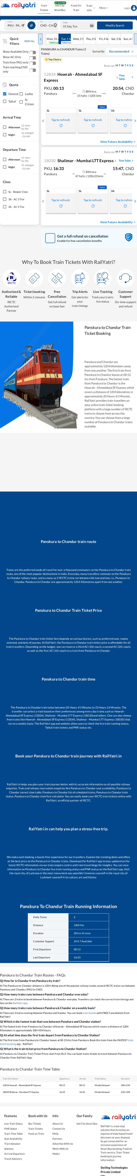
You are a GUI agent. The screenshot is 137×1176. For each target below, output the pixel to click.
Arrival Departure (14, 1153)
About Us (57, 1123)
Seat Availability (13, 1138)
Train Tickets (44, 7)
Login (127, 7)
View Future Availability (116, 141)
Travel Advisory (13, 1158)
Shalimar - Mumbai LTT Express (78, 160)
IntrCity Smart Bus (87, 1123)
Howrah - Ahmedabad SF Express (73, 77)
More (102, 7)
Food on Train (36, 1133)
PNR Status (10, 1128)
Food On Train (76, 7)
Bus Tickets (34, 1123)
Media (56, 1153)
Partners (57, 1138)
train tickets (89, 1012)
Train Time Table (13, 1133)
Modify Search (115, 25)
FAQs (55, 1133)
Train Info (89, 8)
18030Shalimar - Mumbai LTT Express (21, 1092)
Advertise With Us (62, 1143)
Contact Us (58, 1128)
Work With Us (60, 1148)
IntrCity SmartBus (59, 7)
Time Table (122, 77)
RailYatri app (20, 1003)
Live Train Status (13, 1123)
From (10, 21)
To (41, 21)
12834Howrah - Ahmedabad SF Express (22, 1085)
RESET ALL (29, 41)
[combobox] (15, 25)
